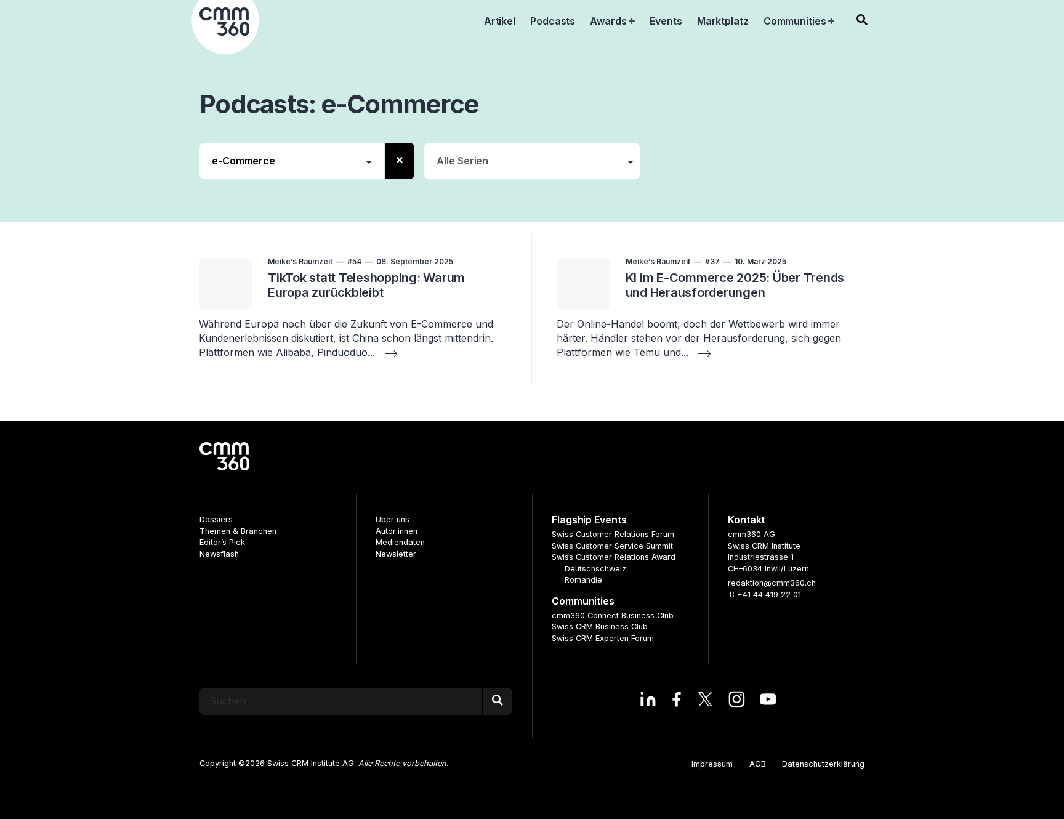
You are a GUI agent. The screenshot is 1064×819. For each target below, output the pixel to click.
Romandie (583, 579)
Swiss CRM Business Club (600, 626)
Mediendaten (400, 542)
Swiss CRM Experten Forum (603, 638)
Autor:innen (396, 531)
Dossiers (216, 519)
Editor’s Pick (222, 542)
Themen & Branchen (238, 531)
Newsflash (219, 554)
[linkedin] (648, 700)
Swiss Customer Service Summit (612, 546)
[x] (705, 700)
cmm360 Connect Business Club (613, 615)
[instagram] (737, 700)
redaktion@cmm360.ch (772, 582)
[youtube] (768, 700)
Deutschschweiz (595, 568)
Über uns (392, 519)
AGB (757, 764)
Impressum (712, 764)
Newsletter (396, 554)
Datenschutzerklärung (823, 764)
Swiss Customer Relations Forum (613, 534)
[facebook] (676, 700)
